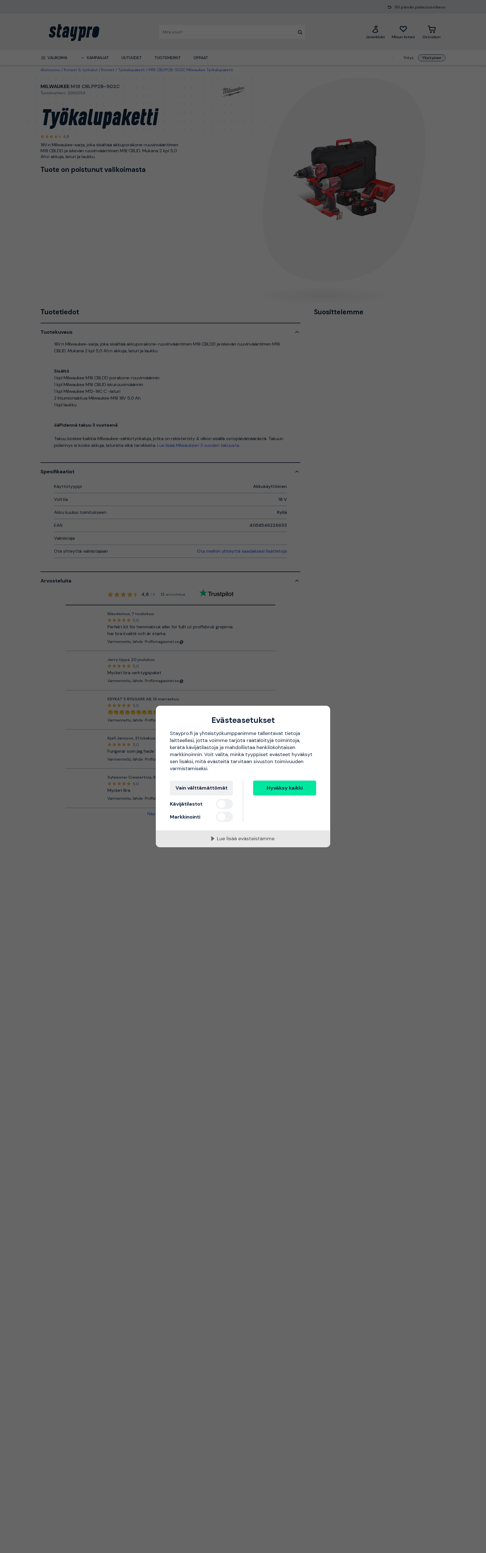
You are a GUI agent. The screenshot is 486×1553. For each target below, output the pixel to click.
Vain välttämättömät (202, 788)
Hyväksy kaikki (285, 788)
